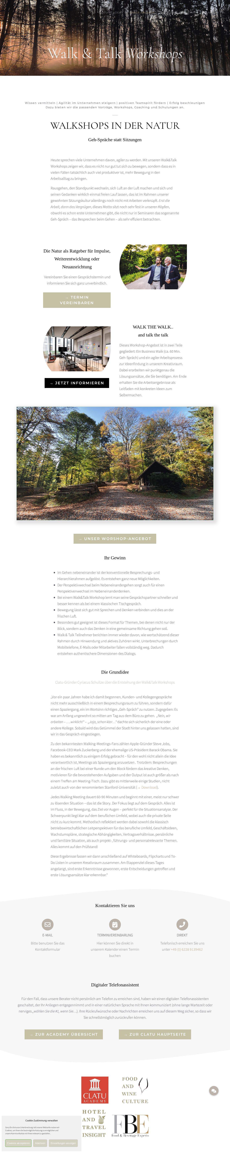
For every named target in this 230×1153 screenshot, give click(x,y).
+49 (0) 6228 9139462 (187, 949)
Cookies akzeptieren (18, 1143)
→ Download (147, 787)
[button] (214, 1090)
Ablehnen (40, 1143)
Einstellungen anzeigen (63, 1143)
